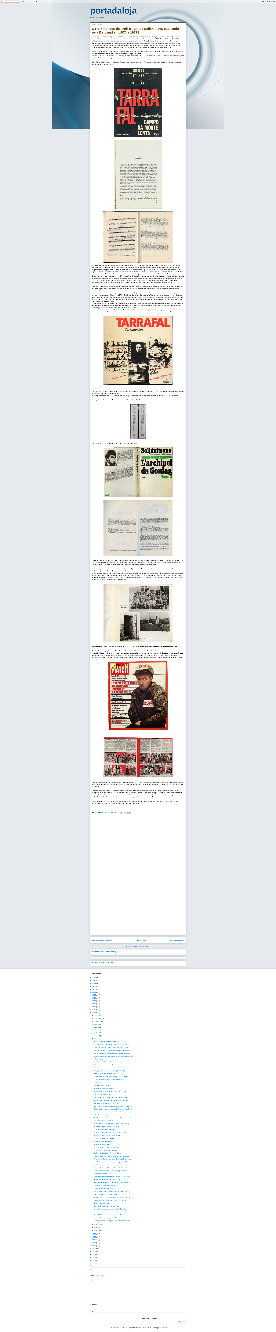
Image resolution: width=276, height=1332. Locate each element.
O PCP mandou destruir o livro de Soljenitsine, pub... (112, 1171)
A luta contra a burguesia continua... (106, 1165)
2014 (94, 1013)
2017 (94, 1004)
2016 (94, 1007)
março (96, 1224)
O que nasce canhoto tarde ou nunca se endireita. (111, 1077)
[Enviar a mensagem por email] (121, 813)
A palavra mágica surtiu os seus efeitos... (108, 1135)
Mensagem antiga (177, 940)
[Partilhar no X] (125, 813)
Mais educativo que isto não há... (105, 1129)
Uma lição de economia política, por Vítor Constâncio (112, 1221)
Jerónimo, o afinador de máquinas (105, 1185)
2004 (94, 1257)
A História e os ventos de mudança (104, 962)
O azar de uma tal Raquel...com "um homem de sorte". (112, 1047)
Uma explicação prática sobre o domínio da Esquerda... (113, 1176)
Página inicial (141, 940)
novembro (98, 1018)
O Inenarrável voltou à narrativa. (105, 1188)
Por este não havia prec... (102, 1094)
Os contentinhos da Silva (102, 1173)
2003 (94, 1260)
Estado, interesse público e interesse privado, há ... (111, 1162)
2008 (94, 1249)
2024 (94, 983)
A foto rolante (98, 1059)
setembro (97, 1024)
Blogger (164, 1328)
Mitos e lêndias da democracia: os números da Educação (113, 1056)
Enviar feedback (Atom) (142, 946)
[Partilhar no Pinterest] (129, 813)
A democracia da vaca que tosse (105, 1065)
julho (96, 1030)
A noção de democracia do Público (105, 1073)
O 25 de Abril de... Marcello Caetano (106, 1147)
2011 (94, 1240)
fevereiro (97, 1227)
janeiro (96, 1230)
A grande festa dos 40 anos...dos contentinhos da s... (112, 1168)
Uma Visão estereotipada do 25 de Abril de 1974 (110, 1097)
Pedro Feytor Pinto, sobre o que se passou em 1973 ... (112, 1182)
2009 (94, 1246)
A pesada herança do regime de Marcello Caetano (111, 1112)
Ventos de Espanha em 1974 (104, 1141)
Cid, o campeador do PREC (103, 1121)
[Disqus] (138, 846)
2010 (94, 1243)
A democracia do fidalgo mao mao (105, 1150)
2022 (94, 989)
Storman (144, 1328)
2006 (94, 1251)
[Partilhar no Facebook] (127, 813)
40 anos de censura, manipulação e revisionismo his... (112, 1197)
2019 (94, 998)
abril (96, 1039)
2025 (94, 980)
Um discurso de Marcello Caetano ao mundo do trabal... (113, 1106)
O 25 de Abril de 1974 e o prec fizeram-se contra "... (111, 1132)
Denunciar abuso (97, 1275)
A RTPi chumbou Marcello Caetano (106, 1041)
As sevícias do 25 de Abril (102, 1144)
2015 (94, 1010)
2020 (94, 995)
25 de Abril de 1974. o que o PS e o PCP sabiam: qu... (112, 1123)
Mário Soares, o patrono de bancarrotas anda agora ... (112, 1100)
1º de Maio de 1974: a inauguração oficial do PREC (111, 1044)
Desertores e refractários (102, 1085)
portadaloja (113, 10)
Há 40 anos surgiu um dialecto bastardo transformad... (112, 1050)
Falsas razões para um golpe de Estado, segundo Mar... (113, 1109)
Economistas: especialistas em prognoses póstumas (111, 1212)
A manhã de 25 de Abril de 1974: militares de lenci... (111, 1091)
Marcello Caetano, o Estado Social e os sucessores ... (112, 1053)
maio (96, 1036)
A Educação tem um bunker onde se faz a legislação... (112, 1156)
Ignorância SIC (99, 1082)
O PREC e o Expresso (101, 1203)
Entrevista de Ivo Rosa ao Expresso (106, 952)
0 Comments (112, 812)
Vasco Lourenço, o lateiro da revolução (107, 1127)
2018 (94, 1001)
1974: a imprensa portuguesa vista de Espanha (110, 1209)
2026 (94, 977)
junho (96, 1033)
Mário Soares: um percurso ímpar (105, 1115)
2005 (94, 1254)
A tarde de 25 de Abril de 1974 (104, 1088)
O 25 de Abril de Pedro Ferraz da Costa (107, 1153)
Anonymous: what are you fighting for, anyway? (110, 1071)
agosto (96, 1027)
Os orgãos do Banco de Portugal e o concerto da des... (112, 1191)
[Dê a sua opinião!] (123, 813)
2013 (94, 1234)
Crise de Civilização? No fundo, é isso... (107, 1206)
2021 (94, 992)
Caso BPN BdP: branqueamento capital (107, 1215)
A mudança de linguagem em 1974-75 (107, 1179)
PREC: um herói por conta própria (105, 1194)
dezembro (98, 1015)
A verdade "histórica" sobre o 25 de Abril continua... (111, 1200)
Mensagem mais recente (102, 940)
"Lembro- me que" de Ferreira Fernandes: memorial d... (113, 1118)
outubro (97, 1021)
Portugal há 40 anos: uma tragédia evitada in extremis (112, 1159)
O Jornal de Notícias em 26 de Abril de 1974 (109, 1079)
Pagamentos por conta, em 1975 (105, 1218)
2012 (94, 1237)
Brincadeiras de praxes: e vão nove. (106, 1103)
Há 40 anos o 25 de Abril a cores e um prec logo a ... (112, 1062)
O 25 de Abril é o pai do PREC (104, 1138)
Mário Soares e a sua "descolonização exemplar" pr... (112, 1068)
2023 (94, 986)
